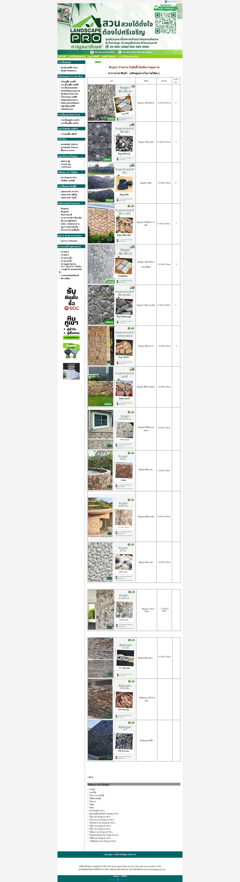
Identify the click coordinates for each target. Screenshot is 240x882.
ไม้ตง (91, 808)
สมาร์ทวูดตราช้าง (97, 811)
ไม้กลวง (92, 802)
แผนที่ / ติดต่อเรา (109, 56)
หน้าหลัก (62, 56)
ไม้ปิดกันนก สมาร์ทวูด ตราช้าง (102, 841)
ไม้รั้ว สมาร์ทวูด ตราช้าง (99, 829)
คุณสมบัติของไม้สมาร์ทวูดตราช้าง (103, 814)
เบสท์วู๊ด (92, 792)
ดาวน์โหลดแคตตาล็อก (128, 56)
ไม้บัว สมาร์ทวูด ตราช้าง (99, 826)
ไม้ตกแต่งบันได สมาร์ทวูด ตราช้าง (104, 835)
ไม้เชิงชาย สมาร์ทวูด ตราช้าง (102, 823)
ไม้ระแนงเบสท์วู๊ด (96, 795)
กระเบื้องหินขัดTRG (77, 56)
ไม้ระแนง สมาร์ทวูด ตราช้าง (101, 820)
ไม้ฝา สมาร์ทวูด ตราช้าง (99, 817)
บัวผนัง (92, 789)
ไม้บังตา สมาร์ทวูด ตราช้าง (101, 832)
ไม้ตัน (91, 805)
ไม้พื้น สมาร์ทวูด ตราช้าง (100, 838)
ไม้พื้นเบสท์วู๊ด (95, 798)
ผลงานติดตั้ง (94, 56)
